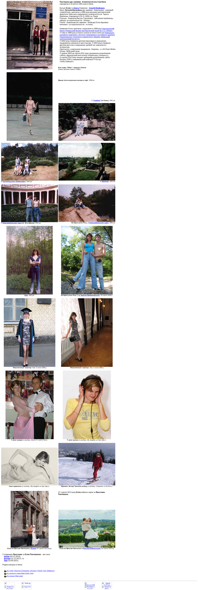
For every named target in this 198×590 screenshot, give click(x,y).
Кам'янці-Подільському (92, 548)
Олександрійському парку (12, 223)
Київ (26, 295)
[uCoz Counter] (9, 585)
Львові (33, 548)
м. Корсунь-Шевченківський (89, 295)
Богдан (7, 558)
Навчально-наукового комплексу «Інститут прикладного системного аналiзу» (87, 34)
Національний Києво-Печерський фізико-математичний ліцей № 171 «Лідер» (87, 30)
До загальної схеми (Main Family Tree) (20, 573)
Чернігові (105, 181)
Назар (7, 556)
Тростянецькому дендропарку (14, 181)
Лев (5, 561)
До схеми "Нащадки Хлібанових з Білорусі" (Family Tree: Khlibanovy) (30, 571)
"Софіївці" (97, 100)
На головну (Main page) (15, 576)
